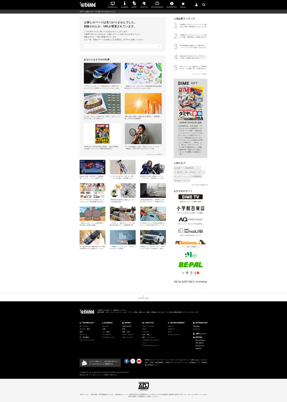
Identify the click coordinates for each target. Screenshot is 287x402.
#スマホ (186, 180)
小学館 (151, 362)
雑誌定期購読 (159, 362)
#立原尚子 (178, 168)
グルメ (144, 329)
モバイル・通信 (85, 329)
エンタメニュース (174, 334)
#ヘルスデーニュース (182, 176)
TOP (81, 11)
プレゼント (196, 329)
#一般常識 (178, 172)
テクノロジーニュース (87, 340)
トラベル (145, 332)
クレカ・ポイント (128, 334)
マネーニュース (127, 337)
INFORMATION (201, 323)
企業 (103, 329)
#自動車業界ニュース (192, 168)
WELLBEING (199, 343)
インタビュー (106, 334)
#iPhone (193, 172)
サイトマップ (161, 360)
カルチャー (171, 329)
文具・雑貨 (146, 334)
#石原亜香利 (196, 176)
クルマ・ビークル (148, 326)
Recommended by (152, 154)
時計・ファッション (148, 337)
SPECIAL (199, 337)
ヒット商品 (106, 332)
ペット (144, 343)
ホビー (170, 332)
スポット (171, 326)
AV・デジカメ (84, 326)
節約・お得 (126, 332)
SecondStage (200, 340)
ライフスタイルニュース (150, 345)
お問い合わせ (195, 360)
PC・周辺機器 (84, 337)
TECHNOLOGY (88, 323)
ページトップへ (143, 298)
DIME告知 (196, 326)
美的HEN (198, 348)
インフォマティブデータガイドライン (177, 360)
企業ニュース (201, 334)
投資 (123, 329)
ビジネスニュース (108, 337)
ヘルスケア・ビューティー (151, 340)
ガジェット (83, 334)
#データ (201, 172)
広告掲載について (194, 362)
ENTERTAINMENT (177, 323)
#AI (186, 172)
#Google (178, 180)
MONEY (128, 323)
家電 (81, 332)
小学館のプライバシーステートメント (176, 362)
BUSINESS (108, 323)
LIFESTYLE (149, 323)
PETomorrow (199, 346)
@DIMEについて (150, 360)
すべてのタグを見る (199, 185)
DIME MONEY (127, 326)
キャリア (105, 326)
